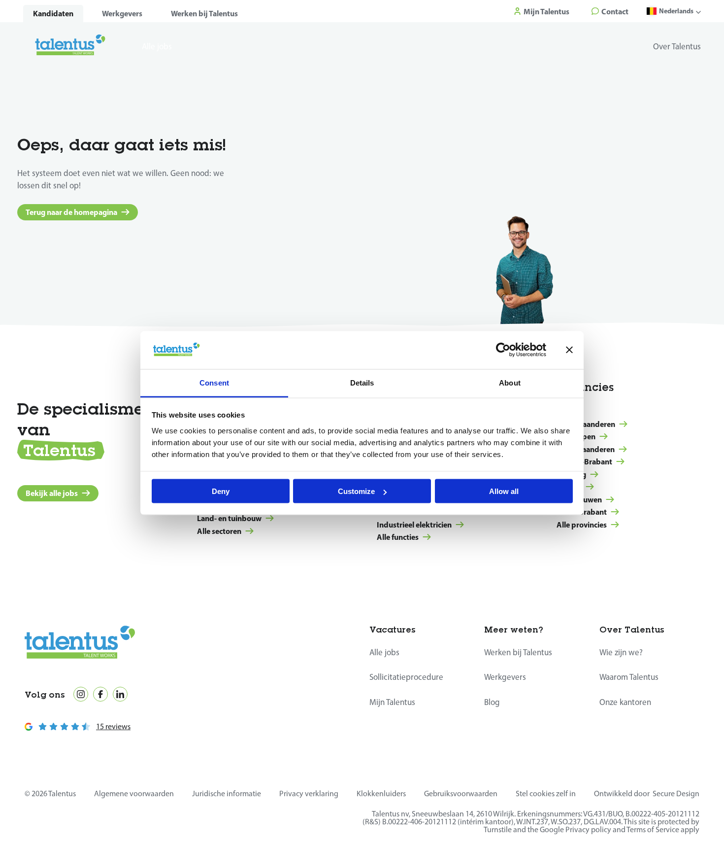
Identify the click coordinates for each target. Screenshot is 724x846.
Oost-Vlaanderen (586, 449)
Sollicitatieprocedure (406, 677)
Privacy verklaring (308, 793)
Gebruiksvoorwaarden (460, 793)
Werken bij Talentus (204, 13)
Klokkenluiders (381, 793)
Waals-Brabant (582, 512)
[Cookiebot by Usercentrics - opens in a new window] (503, 350)
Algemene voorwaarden (134, 793)
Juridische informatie (226, 793)
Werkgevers (122, 13)
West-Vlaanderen (586, 424)
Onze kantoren (625, 702)
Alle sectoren (219, 531)
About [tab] (510, 382)
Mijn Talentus (392, 702)
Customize (356, 491)
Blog (492, 702)
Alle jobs (384, 652)
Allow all (504, 491)
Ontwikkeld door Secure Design (646, 793)
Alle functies (398, 537)
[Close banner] (569, 350)
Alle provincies (582, 524)
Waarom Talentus (628, 677)
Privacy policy (588, 829)
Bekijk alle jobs (52, 493)
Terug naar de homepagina (71, 212)
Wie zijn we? (621, 652)
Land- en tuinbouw (229, 518)
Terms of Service (652, 829)
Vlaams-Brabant (584, 461)
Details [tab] (362, 382)
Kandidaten (53, 13)
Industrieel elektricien (414, 524)
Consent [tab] (214, 382)
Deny (221, 491)
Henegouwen (579, 499)
